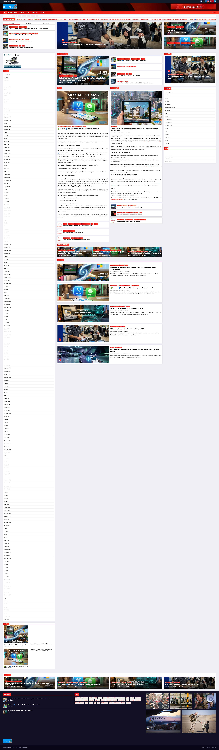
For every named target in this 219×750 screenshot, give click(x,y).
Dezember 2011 (7, 549)
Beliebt (29, 23)
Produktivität (131, 212)
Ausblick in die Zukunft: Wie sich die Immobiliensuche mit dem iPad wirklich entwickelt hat (135, 129)
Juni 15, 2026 (62, 255)
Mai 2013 (6, 498)
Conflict (167, 101)
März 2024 (6, 144)
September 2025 (7, 93)
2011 (76, 697)
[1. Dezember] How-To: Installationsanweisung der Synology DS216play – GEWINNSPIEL (41, 650)
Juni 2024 (6, 135)
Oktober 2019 (7, 280)
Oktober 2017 (7, 337)
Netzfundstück (20, 33)
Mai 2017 (6, 353)
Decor (127, 697)
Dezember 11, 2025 (133, 255)
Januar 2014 (7, 474)
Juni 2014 (6, 458)
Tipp (23, 39)
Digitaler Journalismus (14, 39)
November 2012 (7, 516)
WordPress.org (168, 161)
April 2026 (6, 80)
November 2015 (7, 407)
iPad (20, 39)
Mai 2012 (6, 534)
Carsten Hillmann (148, 141)
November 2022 (7, 180)
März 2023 (6, 171)
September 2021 (7, 217)
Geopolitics (167, 110)
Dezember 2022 (7, 177)
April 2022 (6, 198)
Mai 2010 (6, 607)
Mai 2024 (6, 138)
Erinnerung (138, 697)
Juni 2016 (6, 386)
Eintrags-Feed (168, 155)
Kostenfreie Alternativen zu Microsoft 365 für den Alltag (129, 214)
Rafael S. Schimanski (76, 46)
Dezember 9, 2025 (116, 132)
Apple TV (122, 219)
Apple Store (85, 697)
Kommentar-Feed (169, 158)
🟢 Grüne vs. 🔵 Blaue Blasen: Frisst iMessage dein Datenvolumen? (23, 34)
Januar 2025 (7, 114)
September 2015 (7, 413)
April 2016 (6, 392)
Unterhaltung (143, 219)
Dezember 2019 (7, 274)
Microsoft (115, 700)
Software (136, 212)
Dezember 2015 (7, 404)
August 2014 (7, 452)
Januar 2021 (7, 238)
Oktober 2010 (7, 592)
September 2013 (7, 486)
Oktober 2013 (7, 483)
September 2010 (7, 595)
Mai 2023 (6, 165)
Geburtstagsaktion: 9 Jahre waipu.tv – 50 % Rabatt (128, 221)
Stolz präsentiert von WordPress (9, 747)
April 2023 (6, 168)
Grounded (86, 700)
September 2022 (7, 183)
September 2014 (7, 449)
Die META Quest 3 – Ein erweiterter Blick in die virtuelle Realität (76, 239)
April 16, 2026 (97, 255)
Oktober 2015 (7, 410)
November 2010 (7, 588)
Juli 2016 (6, 383)
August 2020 (7, 253)
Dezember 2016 (7, 368)
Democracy (167, 104)
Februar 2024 (7, 147)
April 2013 (6, 501)
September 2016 (7, 377)
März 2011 (6, 576)
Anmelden (167, 152)
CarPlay (118, 81)
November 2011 (7, 552)
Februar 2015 (7, 434)
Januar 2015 (7, 437)
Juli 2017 (6, 347)
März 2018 (6, 322)
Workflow (123, 702)
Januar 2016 (7, 401)
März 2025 (6, 108)
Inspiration (97, 700)
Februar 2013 (7, 507)
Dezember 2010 (7, 585)
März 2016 (6, 395)
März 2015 (6, 431)
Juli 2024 (6, 132)
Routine (91, 702)
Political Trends (12, 12)
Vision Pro (76, 238)
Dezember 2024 (7, 117)
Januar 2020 (7, 271)
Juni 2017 (6, 350)
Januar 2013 (7, 510)
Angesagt (46, 23)
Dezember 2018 (7, 301)
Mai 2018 (6, 316)
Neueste (12, 23)
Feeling (76, 700)
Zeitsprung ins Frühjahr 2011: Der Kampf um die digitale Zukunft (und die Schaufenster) (28, 28)
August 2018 (7, 310)
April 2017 (6, 356)
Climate (21, 12)
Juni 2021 (6, 223)
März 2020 (6, 268)
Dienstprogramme (124, 205)
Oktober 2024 (7, 123)
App (112, 126)
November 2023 (7, 153)
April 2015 (6, 428)
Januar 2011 (6, 582)
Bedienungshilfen (13, 33)
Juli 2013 (6, 492)
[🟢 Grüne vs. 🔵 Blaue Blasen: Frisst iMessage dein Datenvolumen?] (16, 657)
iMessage (91, 700)
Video (126, 81)
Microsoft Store (121, 700)
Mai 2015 (6, 425)
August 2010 (7, 598)
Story (31, 33)
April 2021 (6, 229)
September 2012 (7, 522)
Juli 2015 (6, 419)
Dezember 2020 (7, 241)
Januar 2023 (7, 174)
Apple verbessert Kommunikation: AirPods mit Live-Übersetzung (77, 225)
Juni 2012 (6, 531)
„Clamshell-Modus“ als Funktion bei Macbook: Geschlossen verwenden (41, 644)
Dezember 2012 (7, 513)
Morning (132, 700)
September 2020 (7, 250)
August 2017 (7, 344)
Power (27, 12)
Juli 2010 (6, 601)
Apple (80, 697)
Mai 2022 (6, 195)
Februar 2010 (7, 616)
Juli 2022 (6, 189)
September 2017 (7, 341)
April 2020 (6, 265)
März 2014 (6, 468)
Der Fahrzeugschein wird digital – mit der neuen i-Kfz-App (130, 207)
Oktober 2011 (7, 555)
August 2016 (7, 380)
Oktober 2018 (7, 304)
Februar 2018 (7, 325)
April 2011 (6, 573)
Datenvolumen (121, 697)
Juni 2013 (6, 495)
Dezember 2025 (7, 83)
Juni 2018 (6, 313)
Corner (100, 697)
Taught (110, 702)
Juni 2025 (6, 99)
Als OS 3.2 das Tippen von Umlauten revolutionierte (20, 41)
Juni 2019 (6, 286)
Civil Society (35, 12)
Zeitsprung (129, 702)
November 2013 (7, 480)
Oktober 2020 (7, 247)
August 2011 (6, 561)
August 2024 (7, 129)
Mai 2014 (6, 461)
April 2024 (6, 141)
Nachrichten (138, 700)
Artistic (90, 697)
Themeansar (25, 747)
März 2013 (6, 504)
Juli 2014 (6, 455)
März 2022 (6, 201)
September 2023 (7, 159)
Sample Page (208, 747)
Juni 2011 (6, 567)
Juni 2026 (6, 77)
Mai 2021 (6, 226)
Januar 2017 (7, 365)
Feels (81, 700)
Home (203, 747)
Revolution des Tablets (79, 702)
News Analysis (26, 33)
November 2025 (7, 86)
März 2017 (6, 359)
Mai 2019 (6, 289)
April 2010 (6, 610)
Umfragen (35, 33)
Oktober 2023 (7, 156)
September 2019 (7, 283)
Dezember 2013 (7, 477)
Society (42, 12)
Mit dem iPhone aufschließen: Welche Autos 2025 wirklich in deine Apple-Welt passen (135, 83)
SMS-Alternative (104, 702)
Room (87, 702)
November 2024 (7, 120)
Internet (102, 700)
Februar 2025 (7, 111)
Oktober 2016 (7, 374)
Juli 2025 (6, 96)
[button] (212, 12)
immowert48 (157, 141)
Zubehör (26, 39)
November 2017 (7, 334)
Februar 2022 (7, 204)
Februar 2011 (7, 579)
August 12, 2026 (171, 32)
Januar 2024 (7, 150)
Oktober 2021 (7, 213)
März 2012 (6, 540)
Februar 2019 (7, 298)
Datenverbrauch (114, 697)
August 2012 (6, 525)
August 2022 (7, 186)
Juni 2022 (6, 192)
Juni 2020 (6, 259)
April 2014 (6, 464)
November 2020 (7, 244)
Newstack (20, 747)
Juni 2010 (6, 604)
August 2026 (7, 74)
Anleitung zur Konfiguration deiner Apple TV (73, 232)
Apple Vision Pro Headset (117, 199)
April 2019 (6, 292)
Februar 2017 (7, 362)
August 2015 (6, 416)
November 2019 (7, 277)
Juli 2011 (6, 564)
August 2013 (6, 489)
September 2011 (7, 558)
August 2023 (7, 162)
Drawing (132, 697)
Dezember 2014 (7, 440)
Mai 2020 (6, 262)
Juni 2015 (6, 422)
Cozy (104, 697)
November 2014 (7, 443)
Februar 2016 (7, 398)
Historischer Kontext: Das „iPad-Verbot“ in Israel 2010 (21, 47)
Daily (108, 697)
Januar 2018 (7, 328)
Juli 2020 (6, 256)
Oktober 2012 (7, 519)
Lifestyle (119, 212)
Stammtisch (71, 75)
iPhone (123, 81)
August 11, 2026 (66, 46)
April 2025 (6, 105)
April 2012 (6, 537)
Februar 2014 (7, 471)
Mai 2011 (6, 570)
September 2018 (7, 307)
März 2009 (6, 619)
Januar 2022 (7, 207)
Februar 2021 (7, 235)
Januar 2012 (7, 546)
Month (127, 700)
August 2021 (6, 220)
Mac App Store (124, 212)
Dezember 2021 (7, 210)
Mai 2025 (6, 102)
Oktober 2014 (7, 446)
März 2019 (6, 295)
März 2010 (6, 613)
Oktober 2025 (7, 89)
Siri (166, 131)
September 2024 (7, 126)
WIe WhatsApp (116, 702)
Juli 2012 (6, 528)
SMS (98, 702)
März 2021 (6, 232)
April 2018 (6, 319)
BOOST (95, 697)
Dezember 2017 (7, 331)
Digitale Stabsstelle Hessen (151, 166)
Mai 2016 (6, 389)
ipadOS (166, 116)
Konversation (108, 700)
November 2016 (7, 371)
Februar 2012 (7, 543)
